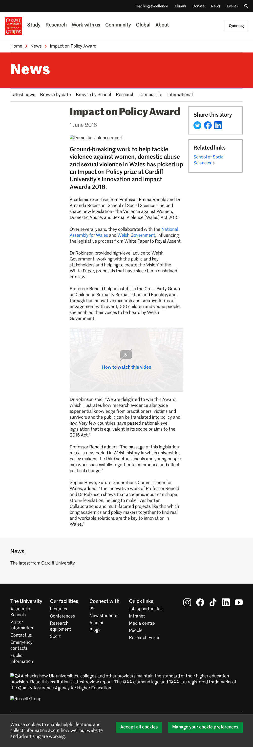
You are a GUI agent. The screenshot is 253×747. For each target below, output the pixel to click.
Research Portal (144, 638)
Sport (55, 636)
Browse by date (55, 95)
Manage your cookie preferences (205, 727)
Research (56, 25)
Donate (198, 6)
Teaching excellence (151, 6)
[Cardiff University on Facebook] (200, 602)
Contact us (21, 635)
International (180, 95)
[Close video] (175, 335)
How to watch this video (126, 367)
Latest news (22, 95)
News (215, 6)
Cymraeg (236, 26)
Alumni (180, 6)
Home (16, 46)
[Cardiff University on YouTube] (239, 602)
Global (143, 25)
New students (103, 616)
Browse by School (93, 95)
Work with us (86, 25)
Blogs (94, 630)
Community (118, 25)
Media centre (142, 623)
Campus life (150, 95)
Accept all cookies (139, 727)
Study (34, 25)
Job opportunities (146, 609)
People (136, 630)
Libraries (58, 609)
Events (232, 6)
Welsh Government (136, 235)
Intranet (137, 616)
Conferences (62, 616)
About (162, 25)
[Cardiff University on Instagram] (187, 602)
